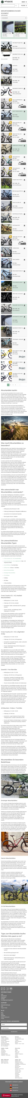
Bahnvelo (16, 1057)
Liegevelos (17, 1052)
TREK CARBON (16, 259)
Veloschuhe (17, 1076)
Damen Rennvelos (18, 1041)
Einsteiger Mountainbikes (9, 572)
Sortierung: (4, 15)
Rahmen (16, 1042)
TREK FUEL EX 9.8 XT (17, 236)
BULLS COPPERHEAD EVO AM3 (20, 99)
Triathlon (16, 1040)
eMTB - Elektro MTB (4, 1063)
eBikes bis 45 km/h (4, 1061)
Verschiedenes (17, 1072)
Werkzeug (17, 1073)
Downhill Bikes (7, 565)
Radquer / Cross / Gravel (19, 1043)
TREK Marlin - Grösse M (18, 339)
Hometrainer (17, 1074)
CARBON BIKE (16, 248)
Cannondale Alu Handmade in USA (20, 282)
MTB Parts (17, 1065)
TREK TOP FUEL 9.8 (17, 122)
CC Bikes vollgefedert (5, 1039)
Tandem (16, 1050)
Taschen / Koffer (18, 1071)
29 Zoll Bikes (6, 575)
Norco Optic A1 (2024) (18, 350)
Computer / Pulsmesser (19, 1068)
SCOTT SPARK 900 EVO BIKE (19, 111)
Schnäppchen (3, 1051)
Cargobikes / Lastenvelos (5, 1055)
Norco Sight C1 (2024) (17, 362)
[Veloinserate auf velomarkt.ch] (7, 1)
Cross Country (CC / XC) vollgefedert (12, 561)
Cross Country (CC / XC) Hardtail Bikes (12, 558)
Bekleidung (17, 1067)
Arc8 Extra (15, 65)
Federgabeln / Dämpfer (19, 1063)
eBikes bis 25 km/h (4, 1060)
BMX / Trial (17, 1051)
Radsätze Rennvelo (18, 1061)
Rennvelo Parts (17, 1066)
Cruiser (16, 1055)
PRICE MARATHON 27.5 (18, 270)
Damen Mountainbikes (9, 570)
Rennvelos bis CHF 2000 (19, 1039)
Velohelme (17, 1075)
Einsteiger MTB (4, 1042)
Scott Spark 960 (16, 225)
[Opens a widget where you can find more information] (6, 1095)
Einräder (16, 1056)
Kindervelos (3, 1052)
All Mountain (7, 567)
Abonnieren (14, 1031)
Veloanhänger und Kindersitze (20, 1064)
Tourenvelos (3, 1050)
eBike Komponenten (18, 1077)
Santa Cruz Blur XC (17, 202)
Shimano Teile (17, 1069)
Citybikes (2, 1049)
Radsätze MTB (17, 1060)
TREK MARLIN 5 (16, 156)
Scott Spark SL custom (7, 33)
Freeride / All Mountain (5, 1041)
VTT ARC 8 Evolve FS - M (18, 77)
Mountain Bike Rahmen (5, 1044)
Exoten (16, 1049)
